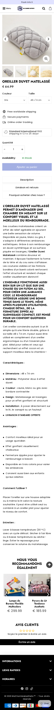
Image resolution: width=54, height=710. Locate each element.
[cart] (50, 8)
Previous (5, 39)
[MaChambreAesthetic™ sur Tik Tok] (31, 689)
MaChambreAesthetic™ (24, 696)
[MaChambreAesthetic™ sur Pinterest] (22, 689)
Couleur (7, 93)
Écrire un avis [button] (27, 642)
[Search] (44, 8)
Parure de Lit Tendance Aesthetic (39, 603)
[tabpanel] (20, 71)
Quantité (7, 142)
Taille (31, 93)
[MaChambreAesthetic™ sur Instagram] (27, 689)
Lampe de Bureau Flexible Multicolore (14, 603)
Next (48, 39)
